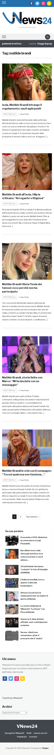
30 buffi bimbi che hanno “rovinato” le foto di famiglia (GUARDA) (34, 569)
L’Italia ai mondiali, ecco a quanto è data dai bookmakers (32, 582)
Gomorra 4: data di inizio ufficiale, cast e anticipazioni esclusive (33, 622)
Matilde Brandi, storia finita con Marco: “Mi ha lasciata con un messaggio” (22, 381)
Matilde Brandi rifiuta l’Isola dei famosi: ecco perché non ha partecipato (22, 288)
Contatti (33, 737)
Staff (29, 733)
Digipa (45, 748)
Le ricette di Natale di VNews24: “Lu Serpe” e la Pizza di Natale (32, 609)
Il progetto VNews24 (14, 733)
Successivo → (33, 516)
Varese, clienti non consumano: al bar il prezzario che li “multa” (31, 635)
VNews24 (27, 726)
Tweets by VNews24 (12, 698)
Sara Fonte (25, 114)
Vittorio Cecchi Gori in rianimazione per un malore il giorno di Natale (34, 596)
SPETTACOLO (9, 114)
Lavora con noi (40, 733)
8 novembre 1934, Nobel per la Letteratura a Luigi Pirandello (33, 540)
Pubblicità (22, 737)
